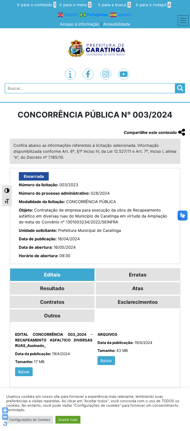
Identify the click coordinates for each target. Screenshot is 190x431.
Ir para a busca (114, 4)
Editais (52, 275)
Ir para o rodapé (153, 4)
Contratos (52, 302)
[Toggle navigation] (183, 20)
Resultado (52, 288)
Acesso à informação (79, 24)
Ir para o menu (75, 4)
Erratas (137, 275)
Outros (52, 316)
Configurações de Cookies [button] (29, 420)
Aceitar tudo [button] (67, 420)
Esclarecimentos (138, 302)
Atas (137, 288)
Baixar (24, 371)
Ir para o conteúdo (36, 4)
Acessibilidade (116, 24)
